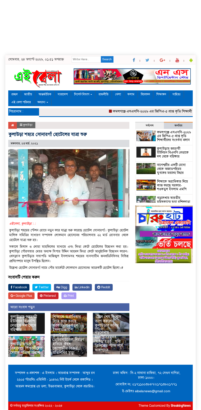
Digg (63, 287)
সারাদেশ (63, 94)
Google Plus (23, 296)
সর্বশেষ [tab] (149, 125)
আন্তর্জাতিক (44, 94)
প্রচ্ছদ (14, 94)
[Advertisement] (100, 27)
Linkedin (84, 287)
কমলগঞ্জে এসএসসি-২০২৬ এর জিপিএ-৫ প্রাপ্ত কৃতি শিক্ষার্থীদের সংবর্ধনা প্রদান (174, 136)
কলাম (130, 94)
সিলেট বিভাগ (82, 94)
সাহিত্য (177, 94)
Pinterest (49, 296)
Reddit (105, 287)
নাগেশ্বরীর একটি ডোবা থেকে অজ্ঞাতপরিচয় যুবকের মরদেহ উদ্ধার (171, 169)
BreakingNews (181, 406)
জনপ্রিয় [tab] (178, 125)
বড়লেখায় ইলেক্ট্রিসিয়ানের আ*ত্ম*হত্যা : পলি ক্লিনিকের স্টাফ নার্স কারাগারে (109, 341)
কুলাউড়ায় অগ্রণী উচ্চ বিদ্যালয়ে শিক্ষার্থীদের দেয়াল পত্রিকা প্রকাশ (26, 348)
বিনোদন (145, 94)
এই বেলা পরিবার (21, 102)
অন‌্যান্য (41, 102)
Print (70, 296)
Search (107, 59)
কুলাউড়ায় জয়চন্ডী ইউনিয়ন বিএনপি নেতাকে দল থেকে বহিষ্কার (23, 323)
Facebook (19, 287)
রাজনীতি (104, 94)
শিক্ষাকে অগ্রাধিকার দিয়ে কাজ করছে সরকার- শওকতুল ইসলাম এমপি (67, 323)
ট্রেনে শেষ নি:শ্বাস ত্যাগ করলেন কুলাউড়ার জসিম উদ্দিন (108, 323)
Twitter (43, 287)
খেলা (118, 94)
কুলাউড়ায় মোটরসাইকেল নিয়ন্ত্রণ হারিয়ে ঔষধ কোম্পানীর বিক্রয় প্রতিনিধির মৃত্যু (68, 344)
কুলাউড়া (27, 125)
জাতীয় (28, 94)
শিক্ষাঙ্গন (161, 94)
